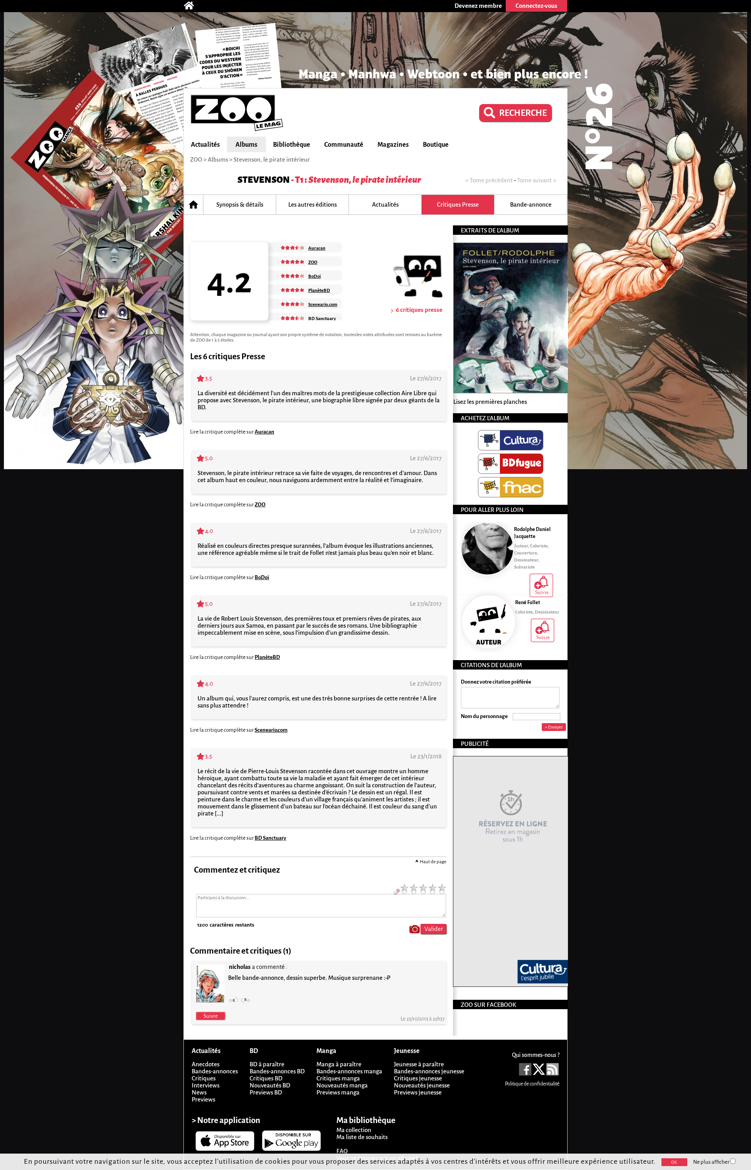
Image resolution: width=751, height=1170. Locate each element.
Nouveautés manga (342, 1085)
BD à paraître (267, 1064)
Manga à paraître (338, 1064)
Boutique (436, 144)
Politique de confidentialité (532, 1084)
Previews (203, 1099)
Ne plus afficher (711, 1162)
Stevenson (263, 180)
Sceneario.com (271, 730)
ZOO (260, 505)
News (199, 1092)
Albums (246, 144)
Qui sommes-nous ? (535, 1055)
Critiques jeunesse (418, 1078)
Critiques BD (266, 1078)
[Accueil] (193, 6)
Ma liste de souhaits (362, 1137)
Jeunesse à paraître (419, 1064)
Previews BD (266, 1092)
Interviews (205, 1085)
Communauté (343, 144)
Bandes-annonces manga (349, 1071)
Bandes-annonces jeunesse (429, 1071)
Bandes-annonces (215, 1071)
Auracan (264, 432)
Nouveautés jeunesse (422, 1085)
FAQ (342, 1151)
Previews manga (337, 1092)
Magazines (393, 144)
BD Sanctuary (270, 838)
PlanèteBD (267, 657)
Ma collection (353, 1130)
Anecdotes (205, 1064)
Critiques (204, 1078)
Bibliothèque (291, 144)
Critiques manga (338, 1078)
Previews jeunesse (418, 1092)
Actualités (205, 144)
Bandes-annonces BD (277, 1071)
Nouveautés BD (270, 1085)
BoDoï (262, 577)
